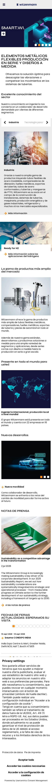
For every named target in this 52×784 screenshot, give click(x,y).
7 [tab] (34, 626)
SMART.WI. (13, 28)
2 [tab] (39, 45)
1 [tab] (35, 45)
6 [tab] (31, 626)
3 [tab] (42, 45)
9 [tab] (41, 626)
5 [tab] (49, 45)
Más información (17, 213)
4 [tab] (46, 45)
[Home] (27, 4)
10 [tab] (45, 626)
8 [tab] (38, 626)
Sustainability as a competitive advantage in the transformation (25, 559)
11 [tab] (48, 626)
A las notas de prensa (17, 605)
